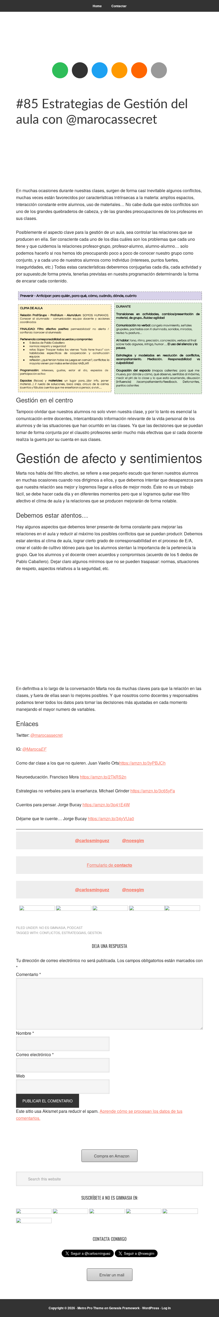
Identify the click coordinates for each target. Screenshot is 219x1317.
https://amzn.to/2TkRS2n (103, 1075)
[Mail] (159, 70)
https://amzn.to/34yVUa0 (111, 1117)
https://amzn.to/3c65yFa (152, 1089)
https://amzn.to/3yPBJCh (142, 1062)
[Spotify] (60, 70)
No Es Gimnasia (52, 1226)
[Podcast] (80, 70)
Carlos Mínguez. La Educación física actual (109, 40)
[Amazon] (119, 70)
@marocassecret (46, 1034)
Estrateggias (74, 1231)
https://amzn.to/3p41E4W (106, 1103)
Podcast (75, 1226)
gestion (95, 1231)
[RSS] (139, 70)
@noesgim (133, 1139)
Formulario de (109, 1164)
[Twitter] (100, 70)
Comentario (28, 1273)
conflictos (50, 1231)
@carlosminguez (92, 1139)
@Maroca (34, 1048)
